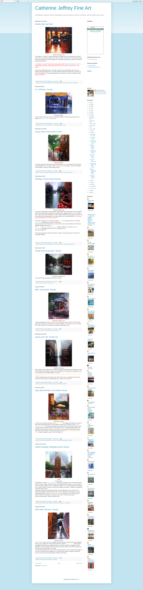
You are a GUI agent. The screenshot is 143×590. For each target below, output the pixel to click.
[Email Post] (61, 81)
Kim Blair (90, 367)
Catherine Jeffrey (100, 90)
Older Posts (79, 563)
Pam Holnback (91, 461)
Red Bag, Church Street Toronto (48, 179)
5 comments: (55, 170)
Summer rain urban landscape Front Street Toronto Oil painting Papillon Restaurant (55, 440)
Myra (50, 70)
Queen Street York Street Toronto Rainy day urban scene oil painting (52, 383)
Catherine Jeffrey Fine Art (63, 8)
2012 (90, 112)
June (91, 132)
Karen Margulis (91, 402)
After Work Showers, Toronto (46, 509)
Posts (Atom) (44, 565)
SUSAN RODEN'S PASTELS (90, 374)
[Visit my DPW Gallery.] (95, 32)
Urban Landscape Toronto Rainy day (46, 282)
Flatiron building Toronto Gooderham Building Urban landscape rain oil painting (54, 502)
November (92, 120)
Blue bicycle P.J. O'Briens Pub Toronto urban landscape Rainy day (52, 124)
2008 (90, 192)
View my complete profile (100, 93)
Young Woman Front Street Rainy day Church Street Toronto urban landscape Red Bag (56, 244)
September (92, 125)
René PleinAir (91, 229)
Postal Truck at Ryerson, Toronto (48, 251)
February (92, 186)
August (91, 129)
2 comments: (55, 281)
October (92, 123)
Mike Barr (72, 213)
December (92, 117)
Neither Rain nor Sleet (44, 24)
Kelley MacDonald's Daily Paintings (91, 560)
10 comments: (56, 438)
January (92, 188)
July (91, 130)
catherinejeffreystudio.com (94, 67)
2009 (90, 190)
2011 (90, 114)
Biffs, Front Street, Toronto (45, 290)
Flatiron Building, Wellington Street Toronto (52, 447)
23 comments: (56, 81)
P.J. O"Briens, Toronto (44, 89)
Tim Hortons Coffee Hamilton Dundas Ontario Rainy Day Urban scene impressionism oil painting (58, 82)
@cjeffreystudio (91, 65)
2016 (90, 104)
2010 (90, 115)
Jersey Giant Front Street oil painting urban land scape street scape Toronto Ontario (56, 172)
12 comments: (56, 382)
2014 (90, 108)
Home (59, 563)
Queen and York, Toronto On (46, 337)
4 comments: (55, 328)
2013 (90, 110)
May (91, 180)
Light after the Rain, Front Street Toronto (51, 390)
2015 (90, 106)
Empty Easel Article (92, 59)
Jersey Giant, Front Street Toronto (48, 132)
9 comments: (55, 242)
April (91, 182)
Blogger (77, 579)
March (91, 184)
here (45, 73)
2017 (90, 102)
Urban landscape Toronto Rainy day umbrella (48, 559)
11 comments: (56, 123)
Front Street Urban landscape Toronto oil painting (49, 330)
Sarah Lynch (91, 439)
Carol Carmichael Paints (90, 425)
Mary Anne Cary (91, 298)
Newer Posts (38, 563)
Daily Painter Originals (70, 64)
